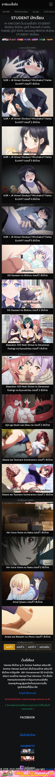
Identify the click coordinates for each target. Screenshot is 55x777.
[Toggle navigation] (51, 4)
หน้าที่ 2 (20, 647)
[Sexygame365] (20, 39)
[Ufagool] (5, 39)
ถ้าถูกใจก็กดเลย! (27, 693)
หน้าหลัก (6, 11)
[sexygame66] (34, 39)
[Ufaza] (12, 39)
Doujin (36, 11)
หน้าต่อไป (44, 647)
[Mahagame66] (27, 39)
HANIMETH (27, 746)
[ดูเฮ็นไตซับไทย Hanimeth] (27, 758)
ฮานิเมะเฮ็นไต (10, 4)
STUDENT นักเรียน (27, 18)
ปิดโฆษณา (29, 767)
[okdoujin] (27, 751)
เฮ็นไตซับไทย (27, 735)
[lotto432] (42, 39)
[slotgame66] (49, 39)
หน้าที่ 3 (32, 647)
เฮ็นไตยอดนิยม (21, 11)
